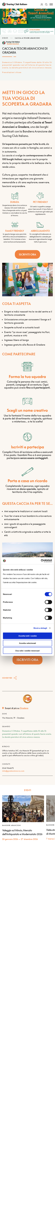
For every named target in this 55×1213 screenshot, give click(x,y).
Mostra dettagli (40, 628)
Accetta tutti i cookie (27, 636)
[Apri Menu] (51, 4)
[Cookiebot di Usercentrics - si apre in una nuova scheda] (41, 560)
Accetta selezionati (27, 643)
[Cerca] (46, 4)
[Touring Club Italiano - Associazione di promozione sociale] (14, 4)
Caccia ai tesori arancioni (27, 38)
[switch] (48, 602)
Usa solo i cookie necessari (27, 650)
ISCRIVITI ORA (27, 254)
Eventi (5, 38)
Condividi (7, 678)
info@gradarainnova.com (13, 771)
